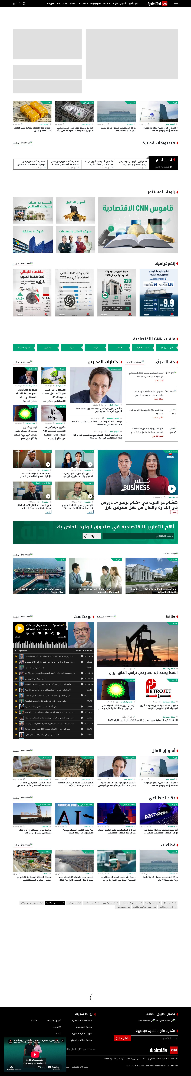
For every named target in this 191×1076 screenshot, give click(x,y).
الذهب (48, 102)
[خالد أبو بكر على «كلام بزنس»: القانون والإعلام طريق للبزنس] (74, 459)
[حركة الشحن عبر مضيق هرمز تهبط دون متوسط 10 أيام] (116, 111)
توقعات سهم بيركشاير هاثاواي (144, 907)
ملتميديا (172, 497)
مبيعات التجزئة (46, 852)
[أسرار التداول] (76, 210)
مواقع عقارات (130, 852)
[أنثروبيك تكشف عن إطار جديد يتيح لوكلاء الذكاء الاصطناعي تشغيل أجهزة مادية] (159, 814)
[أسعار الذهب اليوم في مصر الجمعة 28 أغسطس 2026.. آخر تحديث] (74, 766)
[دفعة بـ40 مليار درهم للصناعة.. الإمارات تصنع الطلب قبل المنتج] (32, 459)
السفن (132, 102)
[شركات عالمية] (33, 239)
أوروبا (175, 102)
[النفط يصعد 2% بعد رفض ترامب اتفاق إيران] (137, 644)
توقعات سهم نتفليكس (167, 907)
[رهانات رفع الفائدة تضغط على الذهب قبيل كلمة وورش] (32, 111)
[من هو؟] (76, 239)
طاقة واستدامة (30, 423)
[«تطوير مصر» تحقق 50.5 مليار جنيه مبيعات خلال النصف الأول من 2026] (74, 861)
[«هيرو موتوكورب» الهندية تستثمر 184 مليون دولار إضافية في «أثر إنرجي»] (53, 413)
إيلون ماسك (32, 369)
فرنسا (91, 483)
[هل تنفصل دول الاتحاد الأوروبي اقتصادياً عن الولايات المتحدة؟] (74, 491)
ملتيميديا (63, 3)
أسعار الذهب (88, 757)
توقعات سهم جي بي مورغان (31, 903)
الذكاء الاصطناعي (129, 804)
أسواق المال (120, 3)
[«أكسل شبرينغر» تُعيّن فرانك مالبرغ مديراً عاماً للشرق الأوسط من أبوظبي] (96, 385)
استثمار (62, 406)
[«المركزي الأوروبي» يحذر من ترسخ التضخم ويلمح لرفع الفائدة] (159, 111)
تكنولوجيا (96, 3)
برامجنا (73, 3)
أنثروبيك (174, 804)
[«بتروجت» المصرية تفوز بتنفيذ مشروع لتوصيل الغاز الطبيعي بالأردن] (159, 689)
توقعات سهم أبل (169, 903)
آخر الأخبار (133, 3)
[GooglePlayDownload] (165, 1021)
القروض (118, 559)
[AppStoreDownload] (146, 1021)
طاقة (107, 3)
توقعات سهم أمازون (110, 903)
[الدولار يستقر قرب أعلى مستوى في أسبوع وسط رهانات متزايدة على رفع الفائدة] (74, 111)
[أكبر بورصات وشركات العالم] (33, 210)
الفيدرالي (173, 559)
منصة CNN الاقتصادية (80, 1067)
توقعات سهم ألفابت (91, 903)
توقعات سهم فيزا (123, 907)
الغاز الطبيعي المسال (43, 483)
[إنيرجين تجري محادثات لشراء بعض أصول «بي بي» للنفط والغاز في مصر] (25, 413)
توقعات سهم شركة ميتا (55, 903)
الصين (63, 559)
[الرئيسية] (157, 3)
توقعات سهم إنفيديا (152, 903)
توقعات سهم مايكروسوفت (131, 903)
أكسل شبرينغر (116, 369)
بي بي (34, 406)
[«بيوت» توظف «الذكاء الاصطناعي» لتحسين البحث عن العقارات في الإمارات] (116, 861)
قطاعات (84, 3)
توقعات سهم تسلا (74, 903)
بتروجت (174, 680)
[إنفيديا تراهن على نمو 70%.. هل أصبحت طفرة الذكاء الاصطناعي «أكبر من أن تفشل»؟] (53, 375)
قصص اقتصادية (113, 418)
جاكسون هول (88, 102)
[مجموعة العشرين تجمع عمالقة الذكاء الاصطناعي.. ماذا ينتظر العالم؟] (25, 375)
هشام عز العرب (171, 451)
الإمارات (48, 451)
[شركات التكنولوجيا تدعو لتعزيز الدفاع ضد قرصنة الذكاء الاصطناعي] (116, 814)
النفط (175, 623)
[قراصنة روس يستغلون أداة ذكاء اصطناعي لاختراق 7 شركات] (32, 814)
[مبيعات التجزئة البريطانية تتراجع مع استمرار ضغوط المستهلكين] (32, 861)
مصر (91, 451)
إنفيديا (62, 369)
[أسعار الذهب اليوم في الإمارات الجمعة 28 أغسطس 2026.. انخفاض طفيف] (32, 766)
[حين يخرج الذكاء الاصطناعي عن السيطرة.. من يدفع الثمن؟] (74, 814)
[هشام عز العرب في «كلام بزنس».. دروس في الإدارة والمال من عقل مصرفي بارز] (138, 472)
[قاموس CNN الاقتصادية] (138, 225)
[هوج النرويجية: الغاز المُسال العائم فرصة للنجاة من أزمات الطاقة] (32, 491)
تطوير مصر (89, 852)
